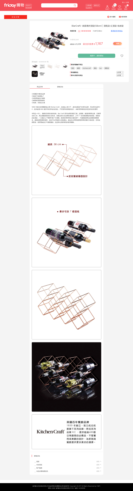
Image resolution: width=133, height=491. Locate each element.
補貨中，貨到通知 (96, 56)
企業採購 (88, 5)
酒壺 (72, 68)
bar (100, 68)
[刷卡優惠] (111, 17)
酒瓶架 (107, 68)
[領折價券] (123, 17)
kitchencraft (87, 68)
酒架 (95, 68)
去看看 (119, 72)
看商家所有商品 (117, 31)
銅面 (78, 68)
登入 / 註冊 (125, 2)
